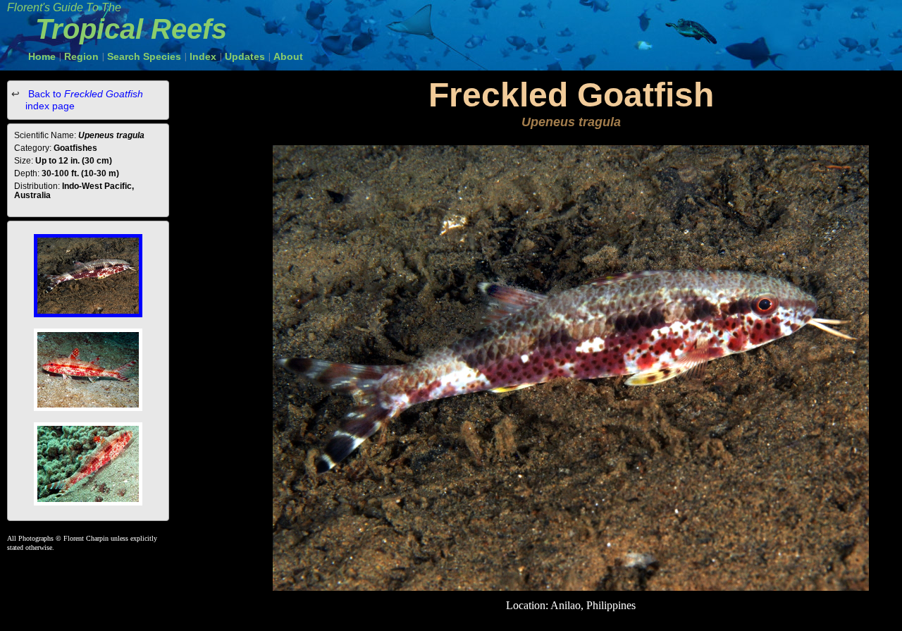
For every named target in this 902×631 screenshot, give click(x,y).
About (288, 56)
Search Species (144, 56)
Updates (245, 56)
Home (42, 56)
